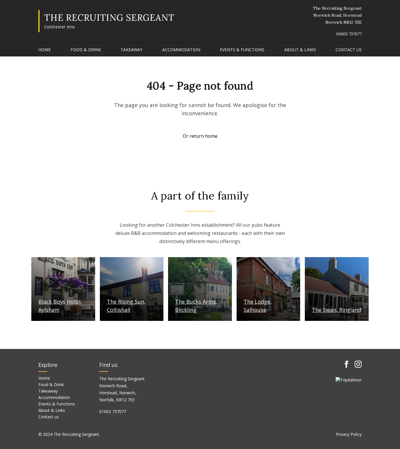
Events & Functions (242, 49)
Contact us (349, 49)
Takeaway (131, 49)
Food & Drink (86, 49)
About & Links (300, 49)
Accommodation (181, 49)
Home (44, 49)
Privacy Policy (349, 434)
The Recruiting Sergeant (109, 17)
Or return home (200, 136)
